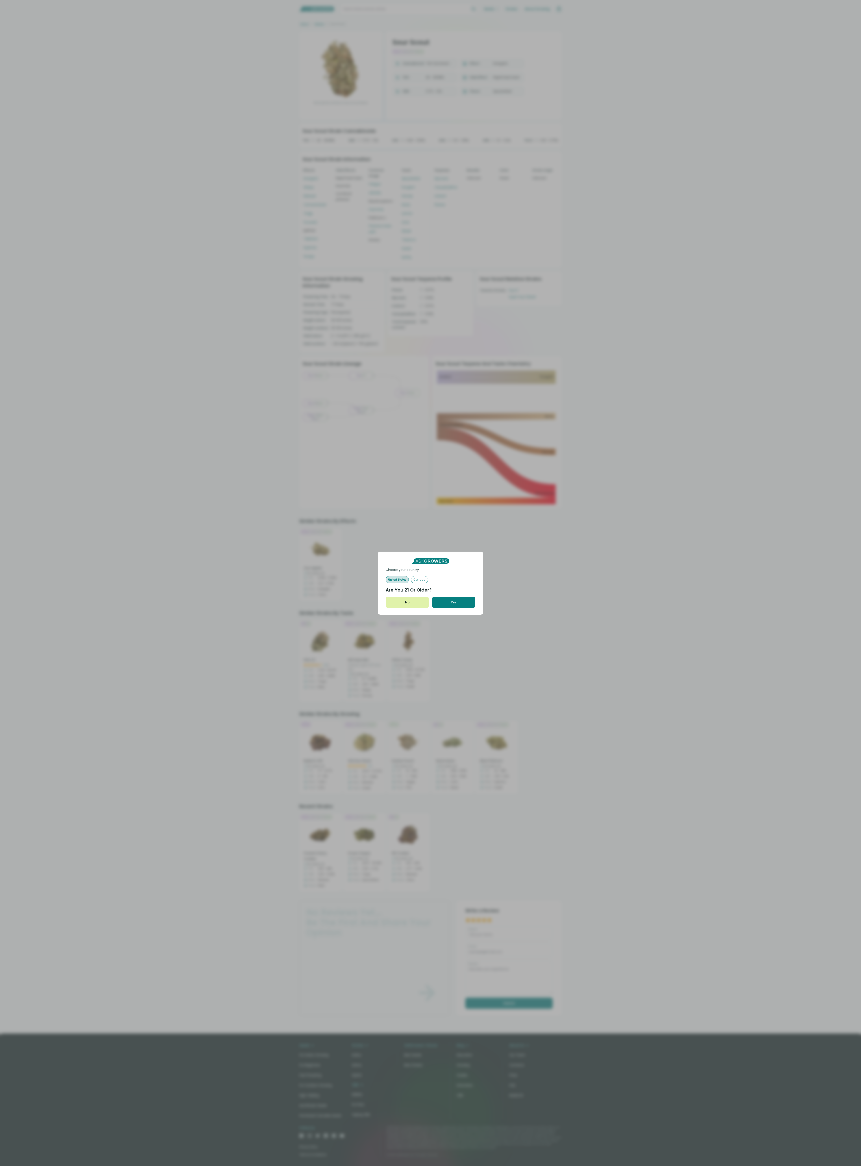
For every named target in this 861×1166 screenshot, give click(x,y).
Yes (454, 602)
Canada (419, 579)
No (407, 602)
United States (397, 579)
